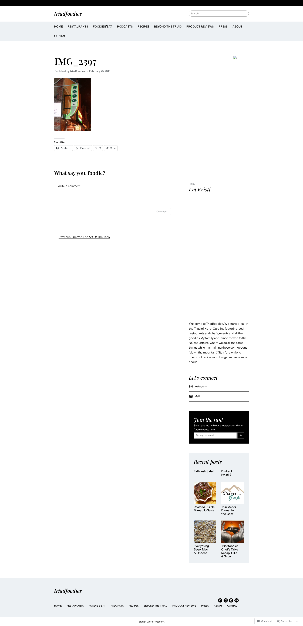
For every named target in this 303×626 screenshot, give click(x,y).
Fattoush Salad (204, 471)
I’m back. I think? (227, 473)
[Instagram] (226, 600)
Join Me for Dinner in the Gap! (228, 510)
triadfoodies (68, 13)
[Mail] (236, 600)
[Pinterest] (220, 600)
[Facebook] (231, 600)
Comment (161, 211)
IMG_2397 (75, 61)
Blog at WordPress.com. (151, 621)
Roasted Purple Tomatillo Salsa (204, 508)
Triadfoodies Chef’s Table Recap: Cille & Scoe (229, 551)
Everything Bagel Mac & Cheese (201, 549)
